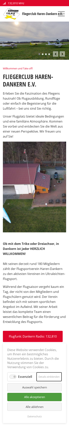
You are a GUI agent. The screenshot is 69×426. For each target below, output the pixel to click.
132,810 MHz (15, 3)
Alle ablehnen (35, 407)
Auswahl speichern (34, 387)
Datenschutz (34, 416)
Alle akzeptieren (34, 397)
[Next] (62, 54)
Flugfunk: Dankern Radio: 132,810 (33, 336)
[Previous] (55, 54)
